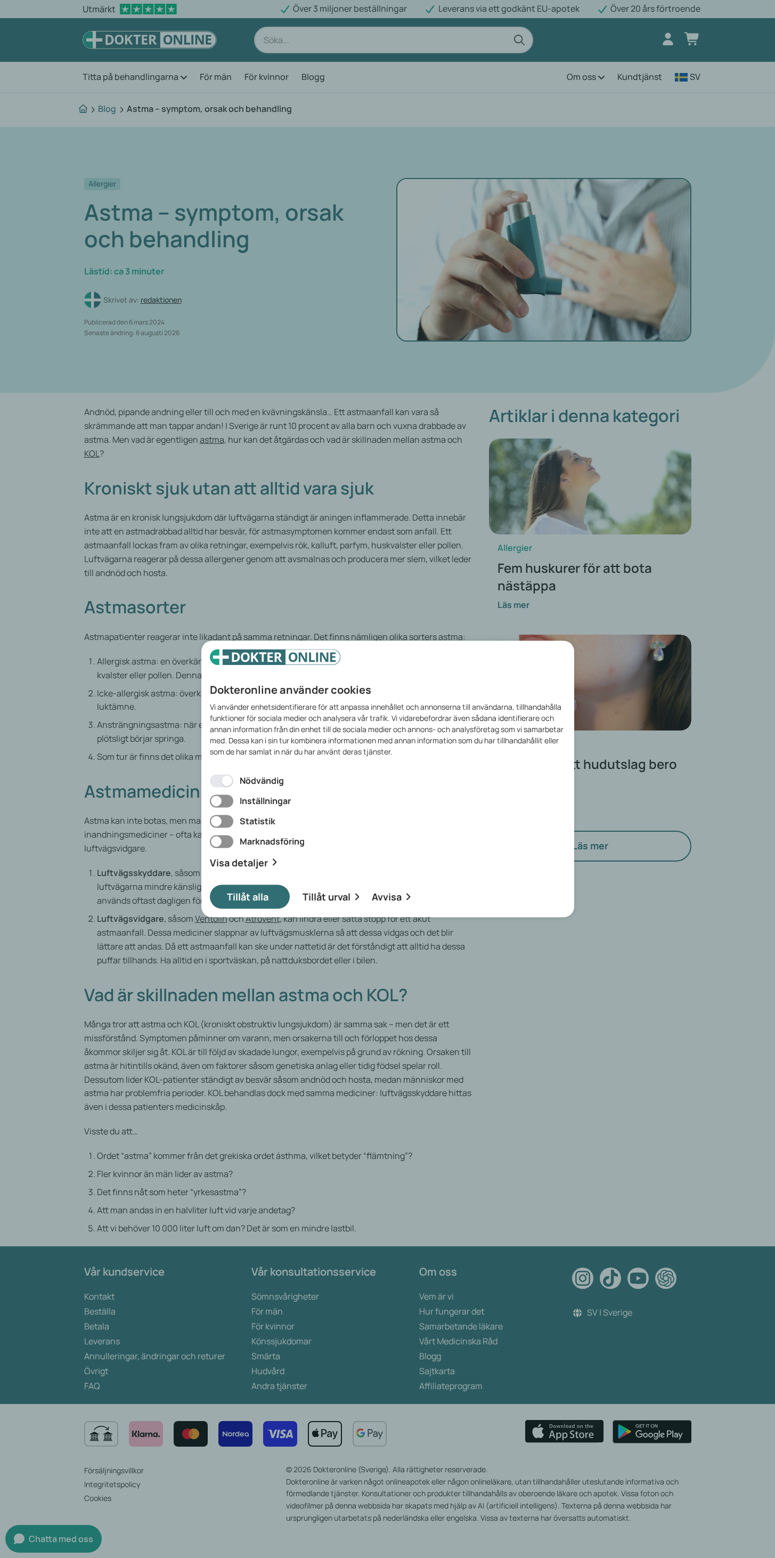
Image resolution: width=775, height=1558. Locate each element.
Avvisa (387, 896)
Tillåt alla (247, 896)
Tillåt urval (326, 896)
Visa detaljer (239, 862)
